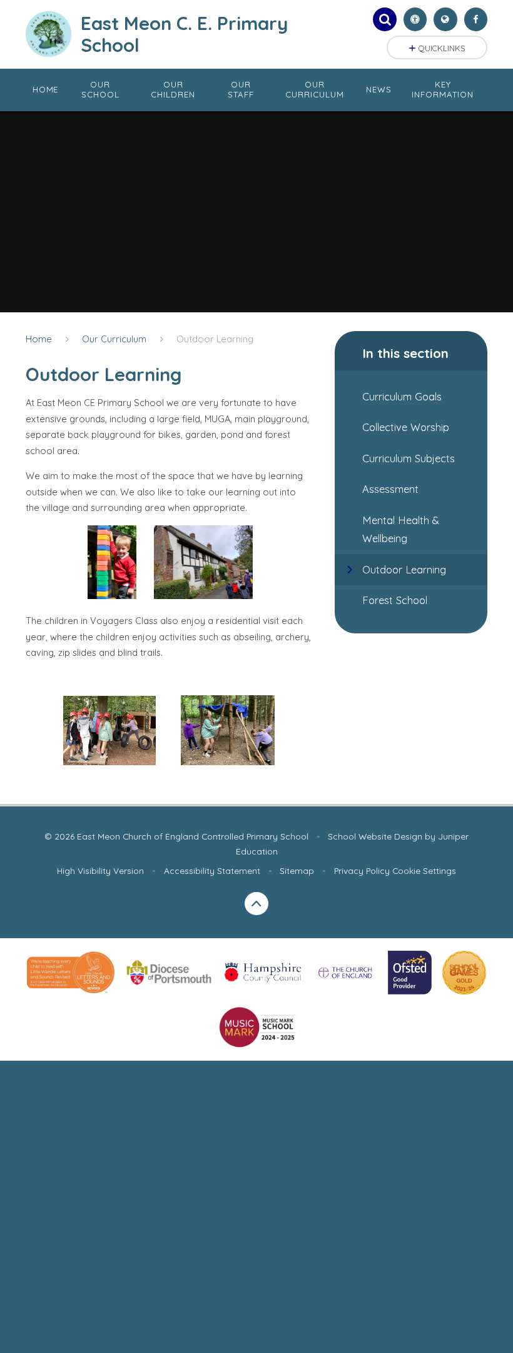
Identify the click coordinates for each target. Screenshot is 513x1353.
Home (39, 339)
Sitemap (297, 870)
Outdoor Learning (214, 339)
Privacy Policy (362, 870)
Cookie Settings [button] (424, 870)
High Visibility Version (100, 870)
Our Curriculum (114, 339)
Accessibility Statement (212, 870)
